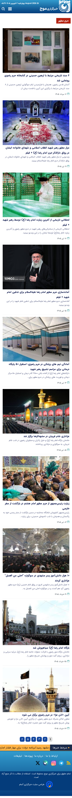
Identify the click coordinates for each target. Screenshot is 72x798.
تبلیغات (18, 756)
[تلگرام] (61, 763)
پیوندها (28, 756)
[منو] (10, 9)
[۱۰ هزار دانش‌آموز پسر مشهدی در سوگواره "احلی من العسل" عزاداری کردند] (36, 550)
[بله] (45, 763)
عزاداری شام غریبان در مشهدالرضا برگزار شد (46, 436)
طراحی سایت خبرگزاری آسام (31, 784)
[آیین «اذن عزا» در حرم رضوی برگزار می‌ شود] (36, 690)
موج (45, 773)
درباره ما (38, 756)
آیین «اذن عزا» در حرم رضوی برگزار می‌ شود (45, 715)
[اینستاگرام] (53, 763)
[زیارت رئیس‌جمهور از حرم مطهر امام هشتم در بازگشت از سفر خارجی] (36, 478)
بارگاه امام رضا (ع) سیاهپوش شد (51, 648)
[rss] (68, 763)
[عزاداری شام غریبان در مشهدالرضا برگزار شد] (36, 411)
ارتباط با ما (51, 756)
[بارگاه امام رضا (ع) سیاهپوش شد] (36, 622)
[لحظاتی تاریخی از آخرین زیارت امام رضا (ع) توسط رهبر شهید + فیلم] (36, 195)
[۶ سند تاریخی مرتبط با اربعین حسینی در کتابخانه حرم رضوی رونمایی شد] (36, 50)
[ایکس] (38, 763)
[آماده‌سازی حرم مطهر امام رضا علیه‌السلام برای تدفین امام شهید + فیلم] (36, 267)
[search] (3, 9)
